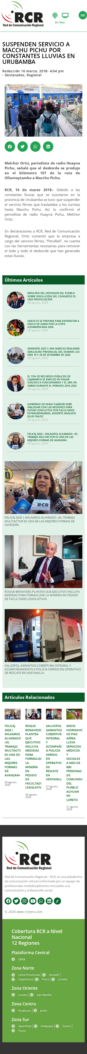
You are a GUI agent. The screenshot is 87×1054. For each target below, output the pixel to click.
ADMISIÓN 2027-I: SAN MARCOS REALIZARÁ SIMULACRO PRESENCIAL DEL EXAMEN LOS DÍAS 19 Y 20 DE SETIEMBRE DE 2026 (53, 351)
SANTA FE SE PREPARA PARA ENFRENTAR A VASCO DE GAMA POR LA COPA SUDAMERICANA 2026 (53, 324)
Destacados (15, 75)
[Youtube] (32, 901)
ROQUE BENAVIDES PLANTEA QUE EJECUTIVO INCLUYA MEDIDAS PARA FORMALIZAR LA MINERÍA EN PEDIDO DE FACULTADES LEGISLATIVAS (42, 595)
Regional (34, 75)
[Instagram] (24, 901)
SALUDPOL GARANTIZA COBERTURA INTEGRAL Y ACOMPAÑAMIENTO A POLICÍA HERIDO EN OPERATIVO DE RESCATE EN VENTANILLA (43, 669)
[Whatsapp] (41, 901)
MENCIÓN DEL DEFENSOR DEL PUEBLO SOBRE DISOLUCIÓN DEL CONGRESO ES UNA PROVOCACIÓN (51, 296)
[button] (10, 146)
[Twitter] (16, 901)
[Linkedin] (49, 901)
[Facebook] (8, 901)
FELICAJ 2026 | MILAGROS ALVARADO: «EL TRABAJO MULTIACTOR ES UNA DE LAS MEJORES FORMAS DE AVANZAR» (52, 437)
